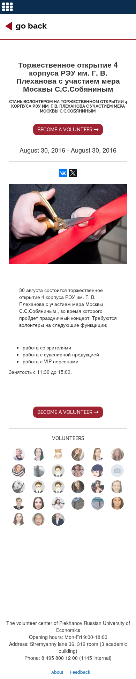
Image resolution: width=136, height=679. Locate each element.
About (57, 672)
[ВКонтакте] (63, 173)
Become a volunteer (65, 129)
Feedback (80, 672)
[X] (73, 173)
